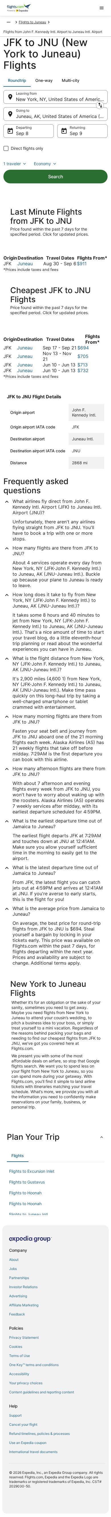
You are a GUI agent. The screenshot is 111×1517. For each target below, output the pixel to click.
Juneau (25, 263)
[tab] (17, 80)
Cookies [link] (15, 1346)
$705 (83, 356)
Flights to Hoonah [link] (25, 1192)
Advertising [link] (18, 1296)
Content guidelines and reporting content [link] (41, 1392)
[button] (55, 1137)
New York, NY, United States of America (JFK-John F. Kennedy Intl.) (62, 99)
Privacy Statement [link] (24, 1337)
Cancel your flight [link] (23, 1424)
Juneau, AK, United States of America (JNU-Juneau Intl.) (62, 116)
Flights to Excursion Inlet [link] (31, 1171)
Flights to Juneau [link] (32, 22)
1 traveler (12, 163)
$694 (83, 348)
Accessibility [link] (19, 1374)
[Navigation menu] (102, 8)
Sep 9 (76, 133)
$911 (82, 263)
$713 (82, 365)
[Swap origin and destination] (100, 105)
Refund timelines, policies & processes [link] (39, 1433)
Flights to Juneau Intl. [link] (29, 1214)
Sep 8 (22, 133)
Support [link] (15, 1415)
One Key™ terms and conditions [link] (34, 1365)
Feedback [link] (17, 1314)
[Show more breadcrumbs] (8, 22)
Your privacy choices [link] (25, 1383)
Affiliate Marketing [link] (23, 1305)
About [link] (13, 1259)
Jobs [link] (13, 1269)
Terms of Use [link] (19, 1356)
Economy (42, 163)
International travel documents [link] (33, 1452)
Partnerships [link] (19, 1278)
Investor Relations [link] (23, 1287)
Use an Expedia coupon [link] (27, 1443)
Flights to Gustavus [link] (27, 1182)
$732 (83, 370)
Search (55, 176)
